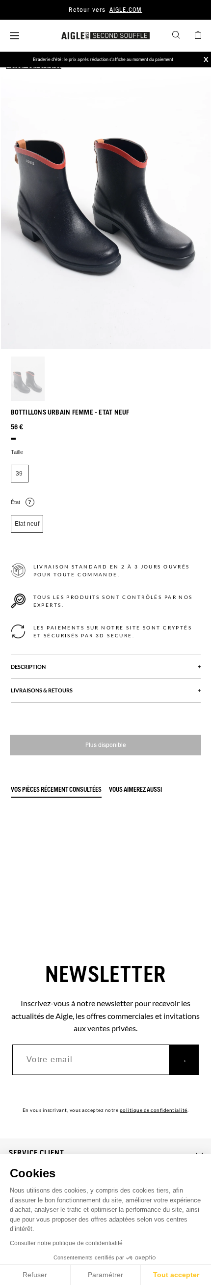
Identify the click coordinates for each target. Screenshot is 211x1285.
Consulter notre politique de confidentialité (66, 1243)
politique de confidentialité (153, 1110)
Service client (36, 1153)
